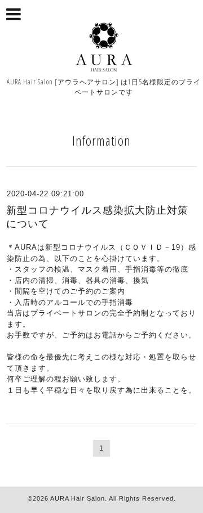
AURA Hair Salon (77, 498)
